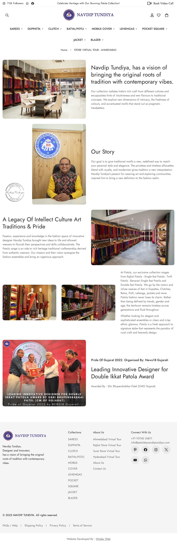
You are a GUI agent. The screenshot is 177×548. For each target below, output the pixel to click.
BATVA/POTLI (75, 29)
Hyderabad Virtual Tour (106, 457)
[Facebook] (32, 3)
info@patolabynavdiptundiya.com (150, 443)
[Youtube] (135, 460)
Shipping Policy (34, 525)
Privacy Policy (58, 525)
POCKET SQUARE (153, 29)
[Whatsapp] (27, 3)
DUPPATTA (34, 29)
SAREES (15, 29)
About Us (98, 463)
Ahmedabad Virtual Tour (107, 439)
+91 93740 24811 (141, 438)
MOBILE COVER (102, 29)
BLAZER (96, 40)
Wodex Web (103, 539)
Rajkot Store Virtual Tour (107, 445)
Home (64, 50)
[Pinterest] (135, 450)
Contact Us (99, 469)
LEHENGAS (127, 29)
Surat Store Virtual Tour (106, 451)
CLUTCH (53, 29)
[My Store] (88, 15)
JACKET (78, 40)
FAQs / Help (10, 525)
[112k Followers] (156, 450)
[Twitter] (166, 450)
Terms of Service (82, 525)
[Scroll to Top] (170, 529)
